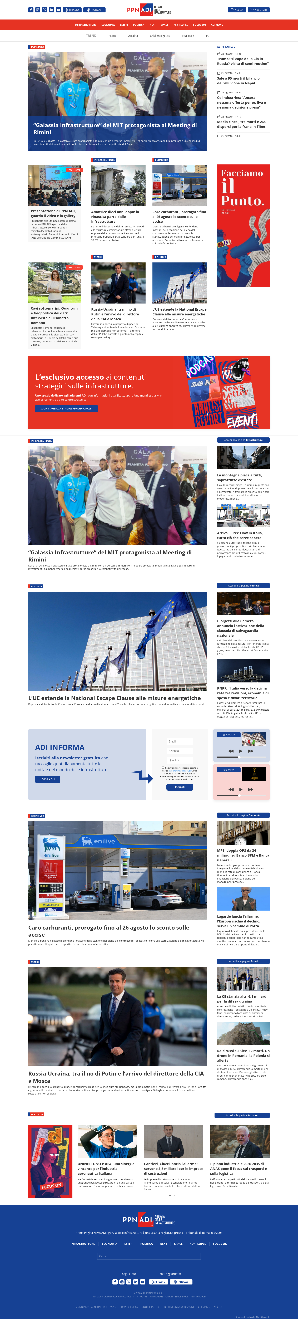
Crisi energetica (160, 36)
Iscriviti (180, 787)
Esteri (124, 24)
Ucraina (133, 36)
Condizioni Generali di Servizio (96, 1306)
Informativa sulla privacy (180, 770)
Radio (75, 9)
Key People (181, 24)
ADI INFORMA (60, 747)
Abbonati (261, 9)
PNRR (112, 36)
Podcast (97, 9)
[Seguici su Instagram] (37, 9)
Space (164, 24)
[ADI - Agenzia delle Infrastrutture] (149, 1219)
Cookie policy (150, 1306)
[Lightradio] (254, 774)
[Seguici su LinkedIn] (51, 9)
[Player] (241, 754)
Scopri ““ (66, 408)
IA (207, 36)
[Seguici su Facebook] (30, 9)
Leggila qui (48, 779)
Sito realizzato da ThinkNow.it (252, 1317)
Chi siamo (204, 1306)
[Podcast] (254, 739)
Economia (108, 24)
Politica (138, 24)
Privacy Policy (129, 1306)
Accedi (239, 9)
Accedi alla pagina (243, 440)
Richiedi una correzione (179, 1306)
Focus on (199, 24)
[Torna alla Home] (149, 9)
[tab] (170, 1195)
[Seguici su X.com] (44, 9)
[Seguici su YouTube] (58, 9)
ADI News (217, 24)
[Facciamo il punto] (243, 225)
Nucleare (188, 36)
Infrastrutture (85, 24)
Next (153, 24)
